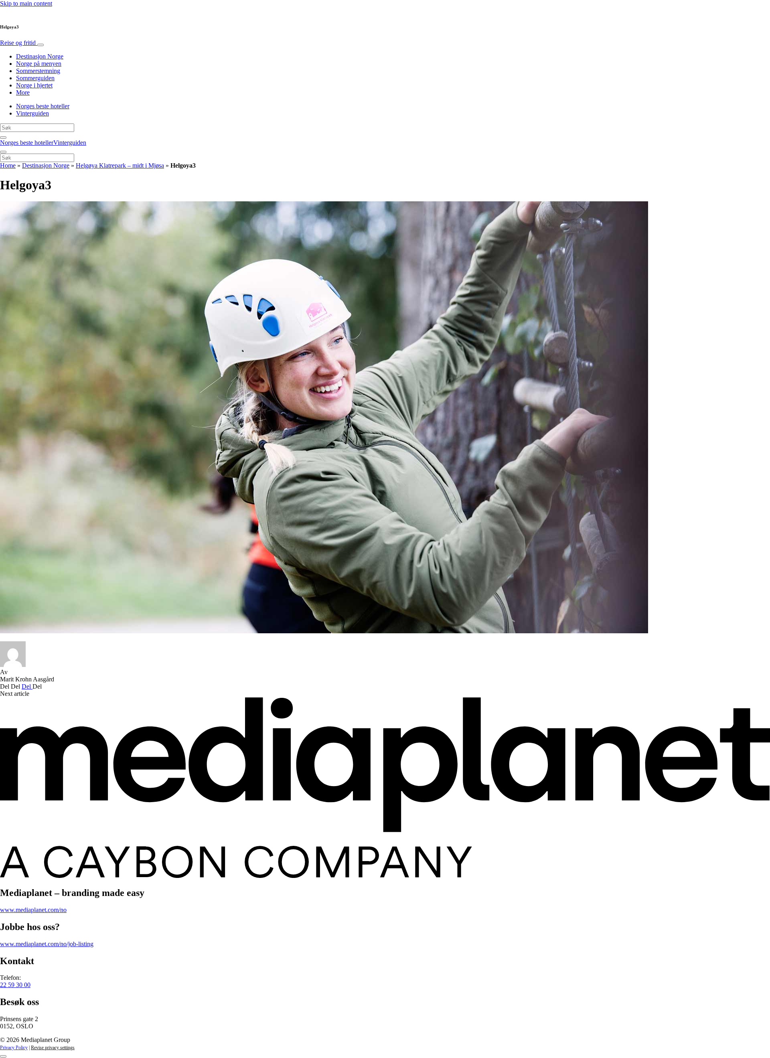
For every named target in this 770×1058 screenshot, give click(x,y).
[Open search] (3, 137)
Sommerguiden (35, 78)
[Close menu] (3, 152)
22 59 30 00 (15, 984)
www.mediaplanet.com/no (33, 909)
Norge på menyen (38, 63)
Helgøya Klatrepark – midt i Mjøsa (120, 165)
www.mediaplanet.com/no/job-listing (46, 943)
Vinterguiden (32, 113)
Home (8, 165)
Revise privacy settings (53, 1047)
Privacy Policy (14, 1047)
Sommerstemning (38, 70)
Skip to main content (26, 3)
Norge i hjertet (34, 85)
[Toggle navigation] (40, 45)
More (23, 92)
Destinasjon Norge (39, 56)
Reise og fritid (18, 42)
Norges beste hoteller (42, 106)
